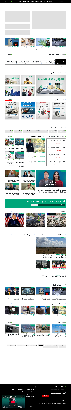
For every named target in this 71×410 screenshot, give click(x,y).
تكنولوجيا (37, 1)
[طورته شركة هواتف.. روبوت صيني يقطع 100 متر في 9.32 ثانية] (28, 310)
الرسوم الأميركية (22, 213)
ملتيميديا (24, 1)
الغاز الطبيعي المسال (16, 183)
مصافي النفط (48, 260)
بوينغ (49, 325)
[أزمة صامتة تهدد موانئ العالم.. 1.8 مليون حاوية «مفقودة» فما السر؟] (59, 328)
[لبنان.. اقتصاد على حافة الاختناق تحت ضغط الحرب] (9, 155)
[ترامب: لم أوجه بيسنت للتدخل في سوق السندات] (12, 291)
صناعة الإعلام (17, 38)
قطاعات (32, 1)
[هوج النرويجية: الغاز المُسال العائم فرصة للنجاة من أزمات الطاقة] (12, 186)
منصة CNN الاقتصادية (30, 406)
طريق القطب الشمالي (21, 152)
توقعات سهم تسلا (27, 345)
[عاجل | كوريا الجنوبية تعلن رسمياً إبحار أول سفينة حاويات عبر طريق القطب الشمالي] (19, 155)
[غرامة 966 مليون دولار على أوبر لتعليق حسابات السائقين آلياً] (12, 328)
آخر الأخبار (50, 1)
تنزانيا (65, 260)
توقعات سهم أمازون (41, 345)
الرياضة (44, 139)
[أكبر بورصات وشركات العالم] (12, 80)
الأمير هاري (64, 213)
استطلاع (23, 139)
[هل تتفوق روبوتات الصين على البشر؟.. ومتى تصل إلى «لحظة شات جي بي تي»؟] (43, 310)
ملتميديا (59, 188)
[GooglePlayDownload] (61, 389)
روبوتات (49, 306)
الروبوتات (64, 38)
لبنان (13, 152)
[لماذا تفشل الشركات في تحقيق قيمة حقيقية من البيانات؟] (19, 141)
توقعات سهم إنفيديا (56, 345)
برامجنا (28, 1)
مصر (34, 170)
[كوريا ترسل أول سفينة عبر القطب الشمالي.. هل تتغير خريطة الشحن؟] (28, 328)
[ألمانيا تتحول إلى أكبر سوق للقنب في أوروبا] (43, 42)
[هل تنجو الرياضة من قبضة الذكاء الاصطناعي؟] (35, 145)
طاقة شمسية (64, 237)
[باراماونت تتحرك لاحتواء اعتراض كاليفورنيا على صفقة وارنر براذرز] (12, 42)
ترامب (18, 287)
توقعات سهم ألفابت (34, 345)
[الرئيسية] (61, 1)
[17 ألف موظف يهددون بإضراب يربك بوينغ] (43, 328)
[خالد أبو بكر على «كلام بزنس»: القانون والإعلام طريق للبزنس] (28, 173)
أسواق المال (46, 1)
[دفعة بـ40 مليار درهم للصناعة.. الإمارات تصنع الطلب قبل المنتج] (12, 173)
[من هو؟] (28, 91)
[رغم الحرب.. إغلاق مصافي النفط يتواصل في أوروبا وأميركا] (43, 264)
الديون (34, 287)
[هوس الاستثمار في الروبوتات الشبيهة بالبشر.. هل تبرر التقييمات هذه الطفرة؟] (59, 42)
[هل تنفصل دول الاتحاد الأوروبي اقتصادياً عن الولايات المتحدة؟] (28, 186)
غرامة (18, 325)
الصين (34, 306)
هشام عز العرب (64, 170)
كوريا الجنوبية (33, 325)
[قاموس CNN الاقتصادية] (51, 85)
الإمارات (18, 170)
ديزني (13, 139)
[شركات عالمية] (12, 91)
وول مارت (44, 213)
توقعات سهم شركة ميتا (20, 345)
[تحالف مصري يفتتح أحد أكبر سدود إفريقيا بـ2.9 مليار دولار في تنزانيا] (59, 264)
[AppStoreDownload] (54, 389)
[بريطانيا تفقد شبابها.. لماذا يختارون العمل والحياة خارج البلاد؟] (28, 42)
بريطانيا (34, 38)
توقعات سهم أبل (63, 345)
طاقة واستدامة (58, 254)
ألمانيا (49, 38)
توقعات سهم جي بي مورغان (12, 345)
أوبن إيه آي (17, 306)
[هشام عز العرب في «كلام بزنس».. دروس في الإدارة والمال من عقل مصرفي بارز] (51, 178)
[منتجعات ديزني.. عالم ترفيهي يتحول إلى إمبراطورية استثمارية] (9, 141)
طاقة (41, 1)
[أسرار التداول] (28, 80)
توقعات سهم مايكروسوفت (49, 345)
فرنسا (34, 183)
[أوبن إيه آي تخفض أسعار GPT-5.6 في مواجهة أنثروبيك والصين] (12, 310)
